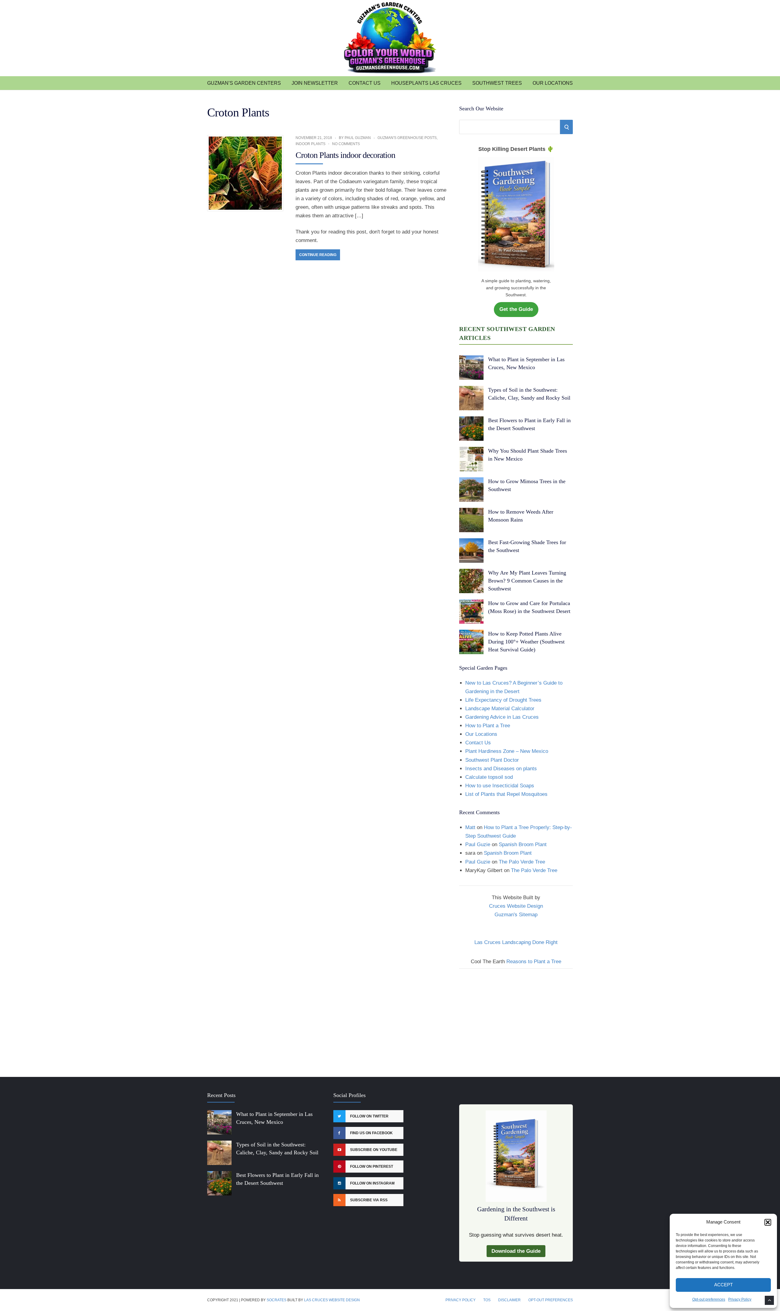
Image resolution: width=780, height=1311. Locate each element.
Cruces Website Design (516, 906)
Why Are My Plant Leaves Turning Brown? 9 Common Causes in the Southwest (527, 581)
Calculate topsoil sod (489, 777)
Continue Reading (317, 255)
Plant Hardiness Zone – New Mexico (506, 751)
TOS (487, 1300)
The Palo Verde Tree (522, 862)
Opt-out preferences (708, 1299)
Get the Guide (516, 309)
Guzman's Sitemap (516, 914)
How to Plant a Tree (487, 726)
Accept (723, 1284)
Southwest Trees (497, 83)
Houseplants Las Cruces (426, 83)
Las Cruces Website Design (332, 1300)
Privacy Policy (739, 1299)
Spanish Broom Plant (523, 844)
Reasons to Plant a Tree (533, 961)
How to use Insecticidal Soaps (499, 786)
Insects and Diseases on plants (501, 768)
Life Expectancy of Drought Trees (503, 700)
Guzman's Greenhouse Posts (407, 138)
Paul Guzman (358, 138)
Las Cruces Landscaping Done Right (516, 942)
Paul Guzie (477, 844)
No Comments (346, 144)
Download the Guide (516, 1251)
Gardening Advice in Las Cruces (502, 717)
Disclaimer (509, 1300)
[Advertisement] (516, 1019)
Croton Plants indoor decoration (345, 155)
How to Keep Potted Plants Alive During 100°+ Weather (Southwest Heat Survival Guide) (526, 642)
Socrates (276, 1300)
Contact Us (365, 83)
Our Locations (553, 83)
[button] (768, 1222)
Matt (470, 827)
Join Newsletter (315, 83)
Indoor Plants (310, 144)
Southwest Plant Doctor (492, 760)
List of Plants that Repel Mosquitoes (506, 794)
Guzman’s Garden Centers (244, 83)
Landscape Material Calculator (499, 708)
